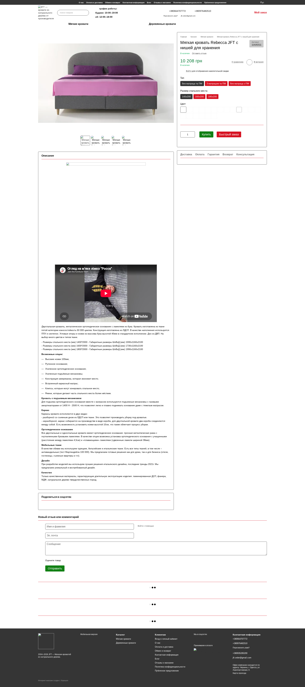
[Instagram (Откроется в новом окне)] (139, 13)
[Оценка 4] (81, 560)
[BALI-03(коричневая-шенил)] (220, 109)
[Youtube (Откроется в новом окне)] (154, 13)
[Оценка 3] (76, 560)
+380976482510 (203, 11)
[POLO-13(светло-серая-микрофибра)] (251, 109)
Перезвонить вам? (170, 16)
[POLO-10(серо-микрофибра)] (233, 109)
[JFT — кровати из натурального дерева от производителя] (46, 641)
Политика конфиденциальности (187, 3)
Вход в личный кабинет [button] (166, 639)
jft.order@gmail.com (188, 16)
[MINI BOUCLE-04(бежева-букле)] (245, 109)
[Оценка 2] (71, 560)
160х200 (199, 96)
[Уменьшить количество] (182, 134)
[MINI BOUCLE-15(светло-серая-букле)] (214, 109)
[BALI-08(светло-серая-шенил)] (189, 109)
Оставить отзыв (199, 54)
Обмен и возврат (112, 3)
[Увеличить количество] (192, 134)
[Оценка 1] (66, 560)
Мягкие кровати (78, 24)
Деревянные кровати (162, 24)
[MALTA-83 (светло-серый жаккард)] (208, 116)
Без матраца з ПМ (239, 83)
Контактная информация (133, 3)
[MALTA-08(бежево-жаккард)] (202, 116)
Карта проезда (239, 673)
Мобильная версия (89, 634)
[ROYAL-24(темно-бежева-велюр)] (202, 109)
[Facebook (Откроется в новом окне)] (149, 13)
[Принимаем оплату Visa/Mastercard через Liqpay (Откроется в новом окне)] (211, 651)
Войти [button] (189, 71)
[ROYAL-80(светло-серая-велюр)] (183, 116)
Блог (149, 3)
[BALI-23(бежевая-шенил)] (226, 109)
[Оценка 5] (86, 560)
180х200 (212, 96)
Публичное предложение (215, 3)
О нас (81, 3)
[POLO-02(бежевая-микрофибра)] (195, 109)
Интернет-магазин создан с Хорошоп (53, 680)
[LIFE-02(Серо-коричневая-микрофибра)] (183, 109)
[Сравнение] (230, 13)
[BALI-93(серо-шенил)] (239, 109)
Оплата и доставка (94, 3)
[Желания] (237, 13)
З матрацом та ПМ (216, 83)
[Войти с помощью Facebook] (157, 526)
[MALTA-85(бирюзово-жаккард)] (214, 116)
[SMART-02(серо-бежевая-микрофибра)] (208, 109)
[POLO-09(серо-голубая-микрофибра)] (189, 116)
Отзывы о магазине (162, 3)
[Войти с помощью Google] (162, 526)
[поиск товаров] (86, 13)
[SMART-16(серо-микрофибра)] (257, 109)
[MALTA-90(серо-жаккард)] (195, 116)
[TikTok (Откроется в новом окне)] (144, 13)
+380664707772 (177, 11)
